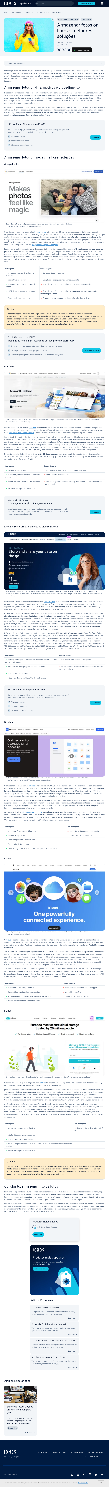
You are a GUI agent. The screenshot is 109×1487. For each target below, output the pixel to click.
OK (101, 1483)
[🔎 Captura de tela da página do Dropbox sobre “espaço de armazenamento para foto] (54, 752)
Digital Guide (17, 12)
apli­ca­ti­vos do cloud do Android (21, 433)
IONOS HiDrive (49, 601)
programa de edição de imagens (45, 245)
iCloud (8, 940)
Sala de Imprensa (60, 1452)
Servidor (28, 12)
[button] (54, 1270)
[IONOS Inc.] (16, 1452)
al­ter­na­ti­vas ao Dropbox (32, 812)
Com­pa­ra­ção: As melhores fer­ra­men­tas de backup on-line (53, 1340)
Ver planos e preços (92, 350)
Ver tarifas (38, 1234)
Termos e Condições (95, 1452)
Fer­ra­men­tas (38, 12)
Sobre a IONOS (43, 1452)
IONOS (6, 12)
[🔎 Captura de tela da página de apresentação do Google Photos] (54, 196)
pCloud (43, 1083)
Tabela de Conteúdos (17, 63)
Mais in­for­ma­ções (83, 1483)
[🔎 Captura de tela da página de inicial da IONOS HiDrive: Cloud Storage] (54, 561)
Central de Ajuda (76, 1452)
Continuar (95, 137)
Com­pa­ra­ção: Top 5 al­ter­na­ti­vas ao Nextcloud (49, 1324)
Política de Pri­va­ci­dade (94, 1456)
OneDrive (32, 427)
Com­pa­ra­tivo (86, 19)
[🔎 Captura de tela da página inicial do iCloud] (54, 897)
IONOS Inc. (14, 1474)
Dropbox (32, 786)
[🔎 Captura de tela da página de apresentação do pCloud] (54, 1046)
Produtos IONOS (87, 3)
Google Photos (40, 232)
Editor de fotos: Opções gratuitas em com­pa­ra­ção (20, 1410)
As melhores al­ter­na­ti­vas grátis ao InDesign (48, 1357)
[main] (54, 642)
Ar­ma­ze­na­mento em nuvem (68, 19)
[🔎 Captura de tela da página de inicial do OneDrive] (54, 395)
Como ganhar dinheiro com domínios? (46, 1307)
